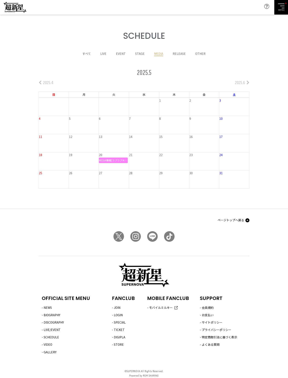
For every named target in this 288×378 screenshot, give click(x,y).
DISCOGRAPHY (54, 322)
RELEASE (179, 53)
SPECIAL (120, 322)
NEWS (48, 307)
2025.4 (47, 82)
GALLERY (50, 352)
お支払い (208, 315)
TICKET (119, 330)
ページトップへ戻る (231, 220)
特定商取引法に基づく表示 (219, 337)
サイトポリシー (212, 322)
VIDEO (48, 344)
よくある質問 (210, 344)
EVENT (121, 53)
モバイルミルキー (161, 307)
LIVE (103, 53)
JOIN (117, 307)
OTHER (200, 53)
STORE (119, 344)
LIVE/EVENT (52, 330)
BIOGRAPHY (52, 315)
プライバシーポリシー (216, 330)
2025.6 (240, 82)
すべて (86, 53)
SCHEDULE (51, 337)
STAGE (140, 53)
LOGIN (118, 315)
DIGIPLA (119, 337)
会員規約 (208, 307)
